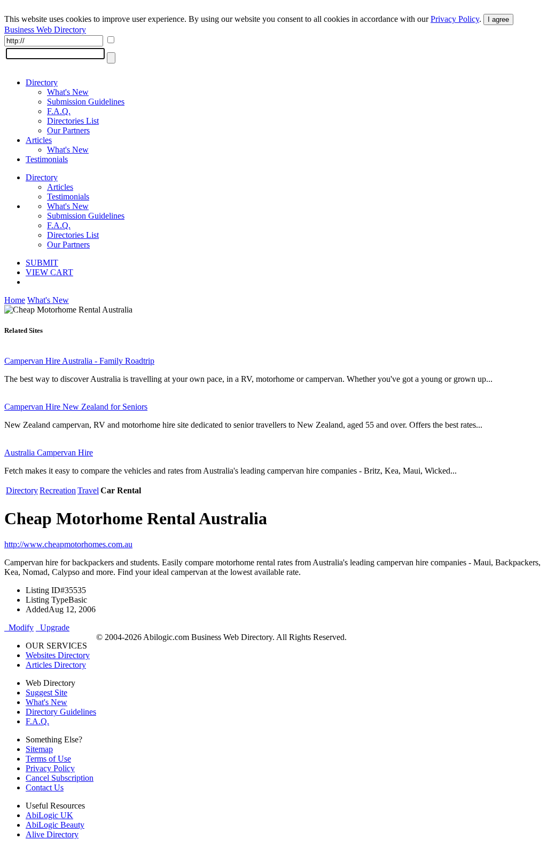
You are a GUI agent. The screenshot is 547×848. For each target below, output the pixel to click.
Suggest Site (46, 692)
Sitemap (39, 749)
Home (14, 300)
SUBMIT (42, 262)
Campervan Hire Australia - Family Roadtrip (79, 360)
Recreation (58, 490)
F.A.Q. (59, 111)
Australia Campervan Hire (48, 452)
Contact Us (45, 787)
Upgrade (52, 627)
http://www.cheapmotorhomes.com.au (68, 544)
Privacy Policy (455, 18)
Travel (88, 490)
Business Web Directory (45, 29)
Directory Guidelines (61, 711)
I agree (498, 19)
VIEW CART (49, 272)
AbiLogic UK (49, 815)
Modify (19, 627)
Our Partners (68, 130)
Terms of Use (48, 758)
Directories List (73, 120)
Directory (42, 82)
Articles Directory (56, 664)
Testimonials (47, 159)
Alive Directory (52, 834)
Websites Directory (58, 655)
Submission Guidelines (85, 101)
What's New (68, 92)
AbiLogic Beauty (55, 824)
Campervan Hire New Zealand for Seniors (75, 406)
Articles (39, 140)
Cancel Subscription (59, 777)
